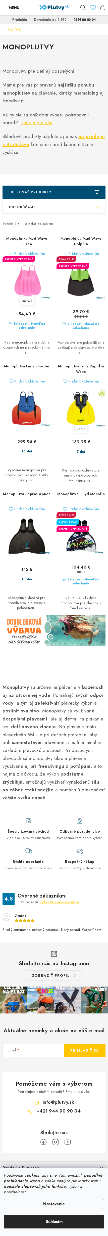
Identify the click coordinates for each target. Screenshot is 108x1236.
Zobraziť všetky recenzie (59, 902)
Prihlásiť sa (84, 1050)
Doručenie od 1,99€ (50, 20)
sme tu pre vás (37, 122)
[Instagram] (55, 1142)
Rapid (81, 429)
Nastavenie (54, 1204)
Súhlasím (54, 1221)
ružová (27, 301)
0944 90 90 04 (85, 20)
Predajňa (19, 20)
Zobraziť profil (51, 975)
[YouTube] (68, 1142)
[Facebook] (43, 1142)
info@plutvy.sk (58, 1102)
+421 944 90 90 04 (58, 1111)
